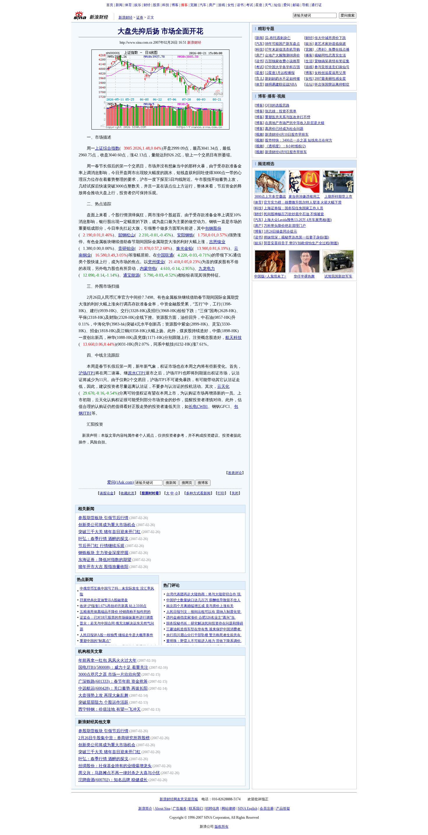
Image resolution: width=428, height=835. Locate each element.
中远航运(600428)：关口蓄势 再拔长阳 (113, 688)
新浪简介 (145, 808)
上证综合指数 (107, 148)
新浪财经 (125, 17)
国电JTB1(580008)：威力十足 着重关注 (113, 667)
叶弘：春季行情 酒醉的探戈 (103, 539)
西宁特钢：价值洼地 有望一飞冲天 (109, 709)
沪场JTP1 (87, 373)
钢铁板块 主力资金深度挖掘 (103, 553)
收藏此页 (128, 493)
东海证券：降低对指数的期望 (104, 560)
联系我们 (196, 808)
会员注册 (267, 808)
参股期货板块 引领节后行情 (103, 518)
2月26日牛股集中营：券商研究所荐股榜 (114, 738)
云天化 (223, 386)
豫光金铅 (184, 248)
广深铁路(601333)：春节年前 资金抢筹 (113, 681)
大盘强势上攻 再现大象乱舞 (103, 695)
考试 (249, 5)
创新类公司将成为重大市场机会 (106, 525)
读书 (240, 5)
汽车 (202, 5)
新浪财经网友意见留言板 (179, 799)
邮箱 (296, 5)
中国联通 (165, 255)
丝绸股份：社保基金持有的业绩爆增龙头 (115, 766)
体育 (128, 5)
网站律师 (229, 808)
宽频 (193, 5)
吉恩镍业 (217, 242)
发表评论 (235, 473)
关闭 (234, 493)
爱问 (286, 5)
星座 (258, 5)
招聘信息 (212, 808)
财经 (147, 5)
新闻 (119, 5)
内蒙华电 (148, 268)
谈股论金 (107, 493)
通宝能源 (131, 275)
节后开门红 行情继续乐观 (101, 546)
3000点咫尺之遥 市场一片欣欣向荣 (109, 674)
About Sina (162, 808)
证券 (139, 17)
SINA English (247, 808)
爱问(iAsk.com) (120, 482)
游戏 (221, 5)
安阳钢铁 (185, 235)
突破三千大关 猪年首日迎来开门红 (109, 532)
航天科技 (233, 337)
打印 (220, 493)
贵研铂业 (126, 248)
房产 (212, 5)
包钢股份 (213, 228)
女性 (230, 5)
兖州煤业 (156, 262)
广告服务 (180, 808)
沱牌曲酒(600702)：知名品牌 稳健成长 (113, 780)
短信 (277, 5)
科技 (165, 5)
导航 (305, 5)
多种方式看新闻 (198, 493)
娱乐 (137, 5)
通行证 (316, 5)
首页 (109, 5)
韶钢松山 (126, 235)
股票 (156, 5)
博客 (174, 5)
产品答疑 (283, 808)
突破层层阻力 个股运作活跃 (103, 702)
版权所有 (222, 827)
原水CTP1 (137, 373)
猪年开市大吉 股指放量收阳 (103, 567)
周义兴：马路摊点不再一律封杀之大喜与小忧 (119, 773)
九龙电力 (207, 268)
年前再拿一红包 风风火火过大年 (107, 660)
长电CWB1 (198, 406)
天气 (268, 5)
